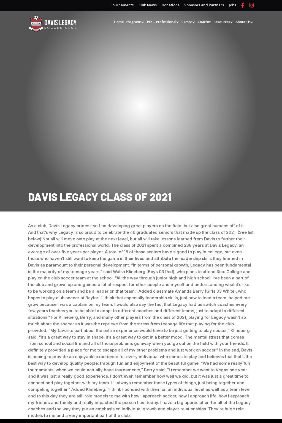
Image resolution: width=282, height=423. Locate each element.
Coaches (205, 22)
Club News (148, 5)
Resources (221, 22)
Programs (134, 22)
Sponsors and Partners (204, 5)
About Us (243, 22)
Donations (170, 5)
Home (119, 22)
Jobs (232, 5)
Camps (186, 22)
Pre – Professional (161, 22)
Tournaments (122, 5)
